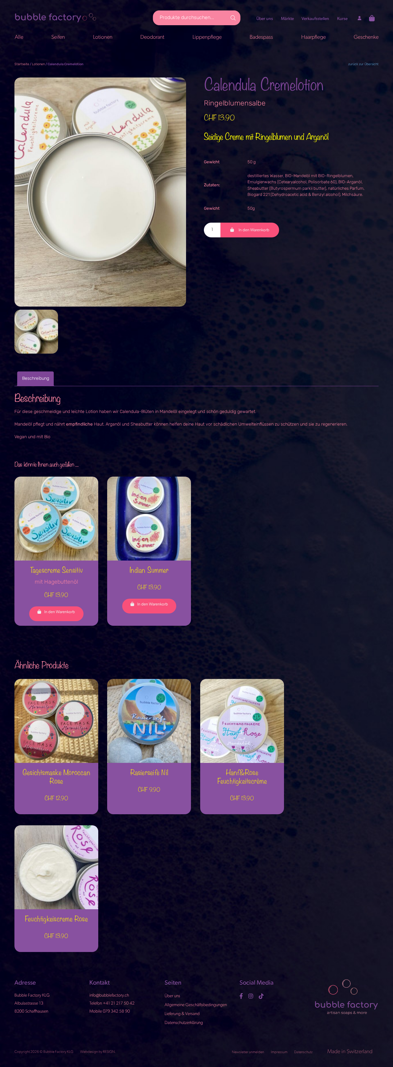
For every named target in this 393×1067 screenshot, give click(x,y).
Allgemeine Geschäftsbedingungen (196, 1005)
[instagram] (251, 996)
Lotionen (102, 37)
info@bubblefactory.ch (109, 995)
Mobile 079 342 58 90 (109, 1011)
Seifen (58, 37)
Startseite (21, 64)
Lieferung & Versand (182, 1014)
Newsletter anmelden (248, 1052)
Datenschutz (303, 1052)
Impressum (279, 1052)
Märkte (287, 19)
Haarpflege (313, 37)
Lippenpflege (207, 37)
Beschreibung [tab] (35, 378)
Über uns (264, 19)
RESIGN (109, 1052)
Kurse (342, 19)
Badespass (261, 37)
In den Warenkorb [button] (59, 612)
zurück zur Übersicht (363, 64)
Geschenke (366, 37)
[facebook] (241, 996)
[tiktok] (262, 996)
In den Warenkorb (254, 230)
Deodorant (152, 37)
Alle (19, 37)
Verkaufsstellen (315, 19)
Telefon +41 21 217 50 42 (111, 1003)
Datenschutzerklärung (184, 1023)
